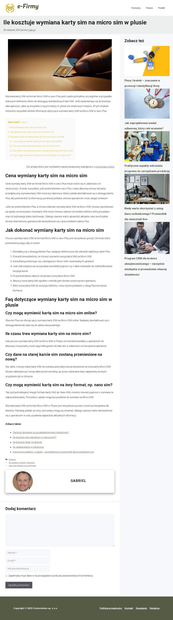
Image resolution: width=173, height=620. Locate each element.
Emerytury (136, 8)
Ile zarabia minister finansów (22, 462)
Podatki (161, 8)
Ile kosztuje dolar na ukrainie (27, 442)
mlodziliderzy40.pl (104, 166)
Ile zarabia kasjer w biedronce (28, 447)
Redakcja (154, 608)
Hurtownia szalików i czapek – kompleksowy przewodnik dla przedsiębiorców (53, 451)
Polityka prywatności (111, 608)
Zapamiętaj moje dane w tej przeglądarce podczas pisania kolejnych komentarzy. (50, 575)
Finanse (149, 8)
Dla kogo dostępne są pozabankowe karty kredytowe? (41, 432)
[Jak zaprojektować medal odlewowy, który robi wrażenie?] (147, 104)
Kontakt (129, 608)
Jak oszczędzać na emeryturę (22, 465)
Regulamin (141, 608)
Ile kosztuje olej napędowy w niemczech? (34, 437)
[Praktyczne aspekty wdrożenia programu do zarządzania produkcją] (147, 147)
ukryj (24, 122)
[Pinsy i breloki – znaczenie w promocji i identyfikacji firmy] (147, 62)
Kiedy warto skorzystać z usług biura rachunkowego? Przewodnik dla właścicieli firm (145, 214)
